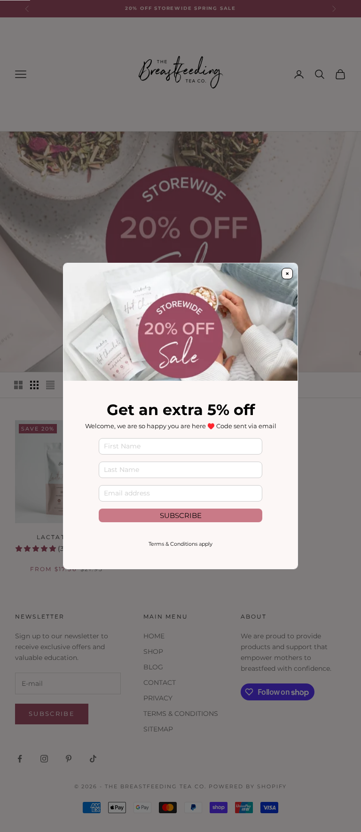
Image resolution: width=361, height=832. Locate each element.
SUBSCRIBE (181, 515)
